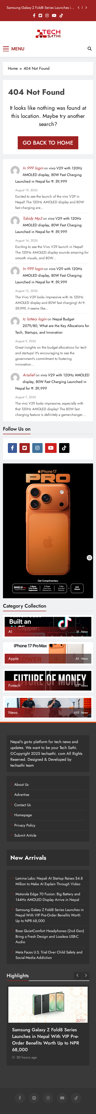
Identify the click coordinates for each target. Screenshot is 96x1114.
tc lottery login (35, 319)
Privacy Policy (24, 825)
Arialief (29, 375)
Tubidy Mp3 (32, 218)
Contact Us (22, 805)
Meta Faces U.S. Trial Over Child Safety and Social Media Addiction (49, 955)
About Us (21, 784)
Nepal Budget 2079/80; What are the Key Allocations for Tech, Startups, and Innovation (52, 325)
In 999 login (33, 168)
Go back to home (48, 143)
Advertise (21, 794)
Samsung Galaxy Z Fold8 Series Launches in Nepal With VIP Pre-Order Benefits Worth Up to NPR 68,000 (40, 8)
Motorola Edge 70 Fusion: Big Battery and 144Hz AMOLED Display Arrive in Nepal (48, 896)
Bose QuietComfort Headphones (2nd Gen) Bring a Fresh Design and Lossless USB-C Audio (50, 936)
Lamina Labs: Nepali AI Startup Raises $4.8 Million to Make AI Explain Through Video (49, 881)
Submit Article (25, 835)
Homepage (23, 815)
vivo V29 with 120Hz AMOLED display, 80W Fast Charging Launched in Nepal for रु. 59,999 (48, 174)
